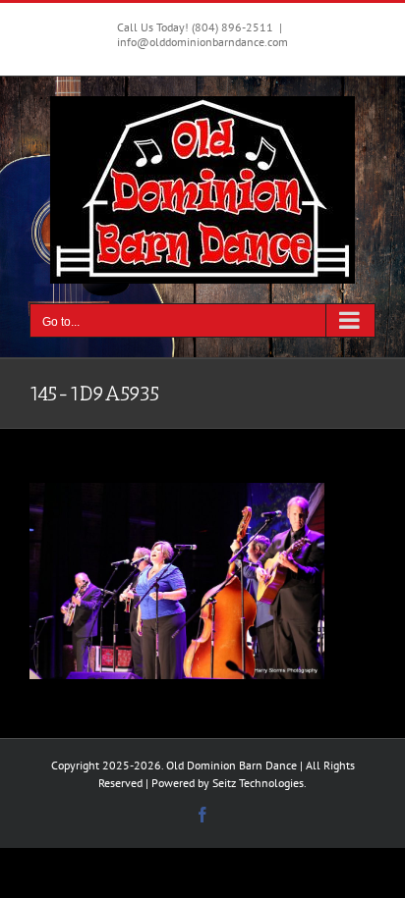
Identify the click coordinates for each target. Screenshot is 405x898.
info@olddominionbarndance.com (202, 41)
